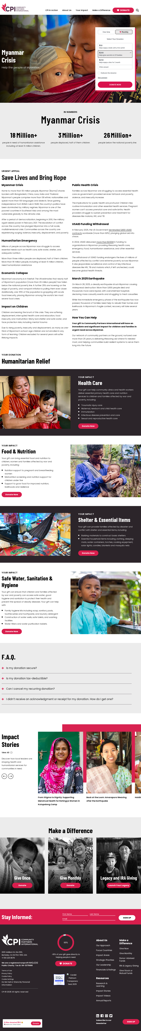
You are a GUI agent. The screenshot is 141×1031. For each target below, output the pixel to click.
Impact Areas (102, 955)
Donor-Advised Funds (126, 959)
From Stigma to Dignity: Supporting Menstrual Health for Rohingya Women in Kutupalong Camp (59, 801)
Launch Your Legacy (118, 885)
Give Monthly (125, 953)
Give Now (124, 948)
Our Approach (103, 945)
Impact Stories (103, 990)
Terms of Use (7, 970)
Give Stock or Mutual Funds (126, 972)
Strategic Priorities (105, 960)
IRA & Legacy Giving (129, 965)
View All (5, 752)
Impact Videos (103, 995)
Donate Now (88, 426)
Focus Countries (104, 950)
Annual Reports (103, 1000)
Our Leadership (103, 964)
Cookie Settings (8, 979)
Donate (22, 885)
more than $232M (105, 242)
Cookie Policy (7, 976)
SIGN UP (131, 1021)
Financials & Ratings (106, 969)
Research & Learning (101, 984)
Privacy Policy (7, 973)
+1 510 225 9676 (8, 958)
